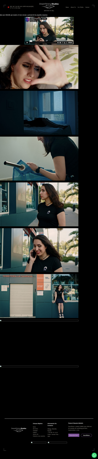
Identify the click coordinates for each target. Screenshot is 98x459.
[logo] (49, 5)
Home (67, 7)
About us (73, 7)
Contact (87, 7)
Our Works (80, 7)
